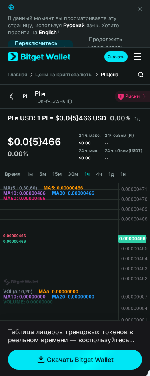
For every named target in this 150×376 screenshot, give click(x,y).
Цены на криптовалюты (64, 74)
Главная (17, 74)
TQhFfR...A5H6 (50, 101)
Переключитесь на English (36, 47)
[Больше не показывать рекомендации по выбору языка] (139, 8)
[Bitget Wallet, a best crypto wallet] (39, 57)
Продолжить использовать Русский (105, 47)
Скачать (116, 56)
